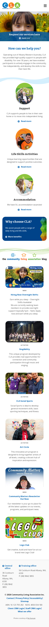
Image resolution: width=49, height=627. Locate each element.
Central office (8, 567)
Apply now (26, 38)
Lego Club (24, 545)
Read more (26, 121)
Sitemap (25, 601)
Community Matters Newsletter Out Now (24, 497)
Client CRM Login (16, 608)
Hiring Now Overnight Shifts (24, 294)
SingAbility (24, 349)
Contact (10, 598)
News (25, 290)
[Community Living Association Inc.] (11, 5)
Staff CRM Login (33, 608)
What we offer (24, 611)
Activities (24, 345)
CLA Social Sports (24, 401)
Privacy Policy (22, 598)
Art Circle (24, 447)
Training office (28, 566)
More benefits (15, 237)
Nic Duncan (31, 618)
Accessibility (36, 598)
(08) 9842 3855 (27, 576)
